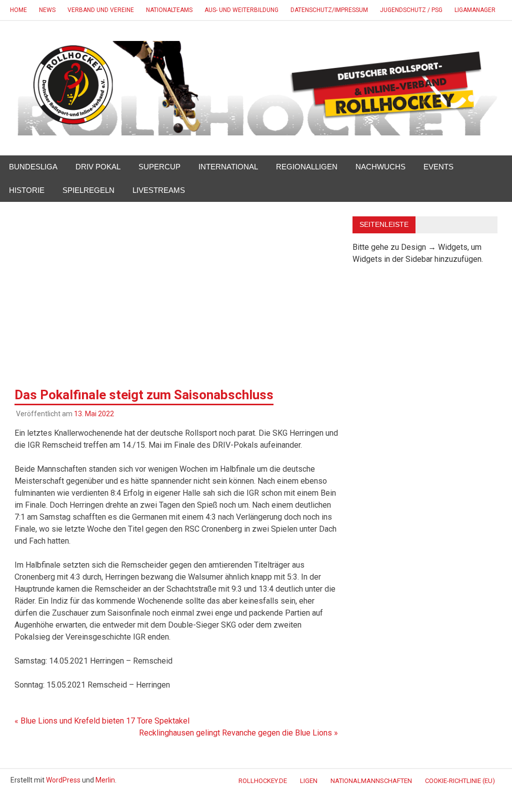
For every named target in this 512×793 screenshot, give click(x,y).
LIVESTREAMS (158, 190)
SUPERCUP (159, 166)
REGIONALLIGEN (307, 166)
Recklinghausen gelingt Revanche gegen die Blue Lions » (238, 733)
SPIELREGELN (88, 190)
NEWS (47, 9)
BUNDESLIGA (33, 166)
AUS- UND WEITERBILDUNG (241, 9)
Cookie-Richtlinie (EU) (460, 781)
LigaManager (475, 9)
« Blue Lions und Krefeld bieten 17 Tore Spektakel (102, 721)
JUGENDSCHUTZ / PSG (411, 9)
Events (439, 166)
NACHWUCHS (381, 166)
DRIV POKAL (98, 166)
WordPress (63, 780)
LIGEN (309, 781)
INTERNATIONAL (228, 166)
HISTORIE (26, 190)
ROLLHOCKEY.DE (262, 781)
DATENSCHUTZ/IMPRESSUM (329, 9)
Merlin (105, 780)
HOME (18, 9)
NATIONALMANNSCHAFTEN (371, 781)
